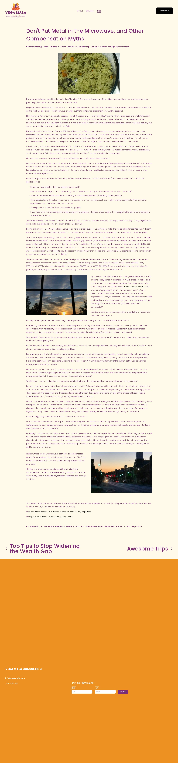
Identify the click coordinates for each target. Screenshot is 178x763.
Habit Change (50, 46)
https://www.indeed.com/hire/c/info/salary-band (51, 516)
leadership (110, 526)
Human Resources (68, 46)
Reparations (137, 526)
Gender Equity (72, 526)
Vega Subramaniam (119, 46)
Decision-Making (34, 46)
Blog (99, 11)
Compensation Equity (53, 526)
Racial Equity (123, 526)
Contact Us (164, 11)
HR (82, 526)
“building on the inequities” (135, 286)
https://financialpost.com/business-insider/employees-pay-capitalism (59, 511)
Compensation (33, 526)
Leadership (84, 46)
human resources (94, 526)
